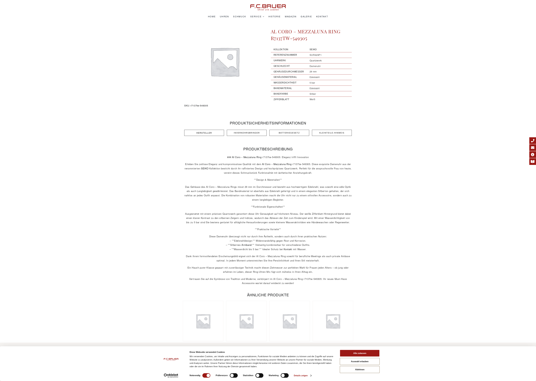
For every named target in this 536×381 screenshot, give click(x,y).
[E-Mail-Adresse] (532, 147)
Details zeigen (301, 375)
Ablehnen (359, 369)
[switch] (234, 375)
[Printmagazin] (532, 161)
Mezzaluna (249, 157)
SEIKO (313, 49)
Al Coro (236, 157)
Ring (259, 157)
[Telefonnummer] (532, 140)
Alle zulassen (359, 353)
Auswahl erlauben (359, 361)
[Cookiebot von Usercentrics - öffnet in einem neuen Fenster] (171, 375)
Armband (246, 245)
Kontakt (288, 249)
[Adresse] (532, 154)
